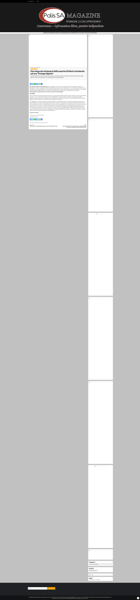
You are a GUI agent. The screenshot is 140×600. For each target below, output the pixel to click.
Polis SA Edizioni (92, 32)
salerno (46, 122)
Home (44, 32)
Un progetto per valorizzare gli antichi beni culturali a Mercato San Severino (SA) (74, 126)
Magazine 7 (80, 598)
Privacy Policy (92, 579)
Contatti (37, 1)
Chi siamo (49, 32)
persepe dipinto (41, 122)
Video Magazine (69, 32)
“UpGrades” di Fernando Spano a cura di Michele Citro (43, 126)
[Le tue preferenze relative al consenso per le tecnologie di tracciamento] (138, 598)
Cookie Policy (98, 579)
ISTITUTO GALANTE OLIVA (80, 32)
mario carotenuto (35, 122)
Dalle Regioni (61, 32)
